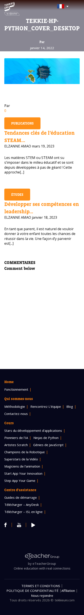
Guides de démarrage (20, 497)
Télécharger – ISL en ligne (23, 512)
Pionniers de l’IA (16, 437)
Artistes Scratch (16, 445)
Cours (9, 423)
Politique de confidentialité (32, 590)
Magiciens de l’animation (22, 466)
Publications (22, 123)
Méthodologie (14, 406)
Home (9, 382)
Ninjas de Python (46, 437)
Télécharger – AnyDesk (21, 504)
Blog (69, 406)
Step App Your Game (19, 480)
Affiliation (68, 590)
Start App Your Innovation (23, 473)
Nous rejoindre (42, 595)
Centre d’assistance (20, 490)
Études (17, 194)
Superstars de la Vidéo (21, 459)
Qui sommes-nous (18, 399)
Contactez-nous (16, 413)
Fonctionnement (16, 389)
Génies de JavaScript (48, 445)
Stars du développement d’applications (33, 430)
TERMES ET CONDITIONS (40, 586)
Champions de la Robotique (24, 452)
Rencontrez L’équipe (45, 406)
